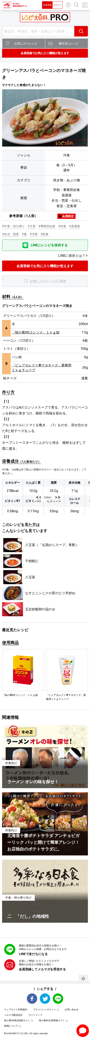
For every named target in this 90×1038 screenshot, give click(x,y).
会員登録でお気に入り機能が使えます (45, 53)
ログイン (57, 5)
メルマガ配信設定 (13, 1015)
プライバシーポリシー (44, 1009)
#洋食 (34, 234)
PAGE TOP (83, 978)
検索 (81, 31)
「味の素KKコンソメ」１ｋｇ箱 (35, 332)
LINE (58, 998)
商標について (11, 1026)
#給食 (45, 234)
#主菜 (32, 226)
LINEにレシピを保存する (49, 245)
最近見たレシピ (69, 43)
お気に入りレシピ (25, 43)
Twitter (45, 998)
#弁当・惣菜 (10, 234)
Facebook (32, 998)
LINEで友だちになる (33, 954)
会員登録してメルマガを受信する (42, 969)
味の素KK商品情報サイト (17, 1020)
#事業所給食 (47, 226)
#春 (24, 234)
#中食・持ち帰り (13, 226)
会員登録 (47, 5)
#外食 (62, 226)
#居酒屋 (74, 226)
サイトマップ (35, 1015)
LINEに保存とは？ (71, 256)
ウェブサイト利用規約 (15, 1009)
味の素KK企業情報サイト (52, 1020)
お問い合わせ (68, 5)
